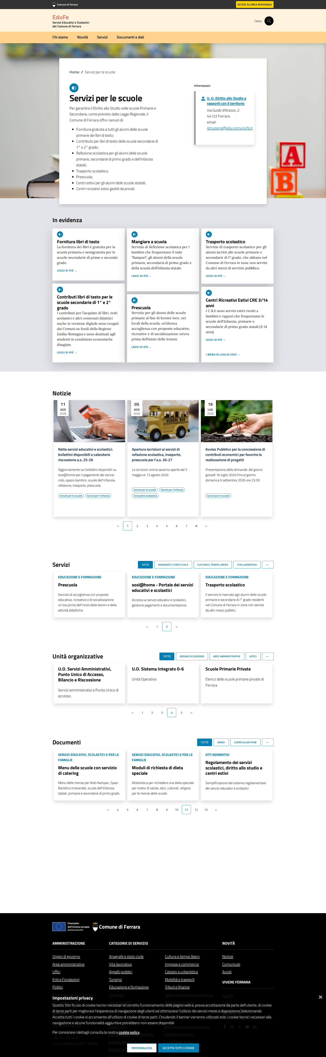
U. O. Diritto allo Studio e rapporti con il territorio (226, 100)
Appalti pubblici (120, 972)
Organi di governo (66, 956)
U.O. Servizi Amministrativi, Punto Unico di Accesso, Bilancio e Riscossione (84, 674)
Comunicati (231, 964)
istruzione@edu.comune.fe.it (230, 128)
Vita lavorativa (120, 964)
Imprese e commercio (182, 964)
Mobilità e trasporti (180, 979)
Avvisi (226, 972)
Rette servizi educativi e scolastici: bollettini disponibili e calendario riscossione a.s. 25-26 (85, 455)
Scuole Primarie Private (228, 668)
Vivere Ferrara (236, 982)
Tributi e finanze (177, 987)
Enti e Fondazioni (65, 979)
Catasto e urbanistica (181, 972)
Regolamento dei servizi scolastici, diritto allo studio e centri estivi (233, 768)
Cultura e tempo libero (182, 956)
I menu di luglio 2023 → (223, 354)
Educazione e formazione (129, 987)
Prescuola (141, 307)
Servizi (102, 37)
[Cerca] (269, 20)
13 (206, 809)
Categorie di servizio (128, 943)
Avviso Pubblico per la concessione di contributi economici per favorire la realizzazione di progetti (235, 455)
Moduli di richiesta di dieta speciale (157, 770)
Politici (57, 987)
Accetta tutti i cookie (179, 1048)
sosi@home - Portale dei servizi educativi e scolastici (162, 587)
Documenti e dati (130, 37)
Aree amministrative (68, 964)
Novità (82, 37)
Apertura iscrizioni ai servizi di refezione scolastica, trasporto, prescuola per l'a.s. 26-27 (156, 455)
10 (176, 809)
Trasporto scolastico (225, 241)
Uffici (56, 972)
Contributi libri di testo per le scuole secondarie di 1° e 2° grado (84, 302)
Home (74, 72)
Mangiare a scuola (149, 241)
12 (196, 809)
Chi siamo (60, 37)
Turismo (115, 979)
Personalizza (141, 1048)
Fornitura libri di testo (78, 241)
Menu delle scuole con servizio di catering (87, 770)
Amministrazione (68, 943)
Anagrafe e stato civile (126, 956)
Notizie (227, 956)
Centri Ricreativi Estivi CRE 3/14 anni (237, 303)
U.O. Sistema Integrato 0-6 (158, 668)
